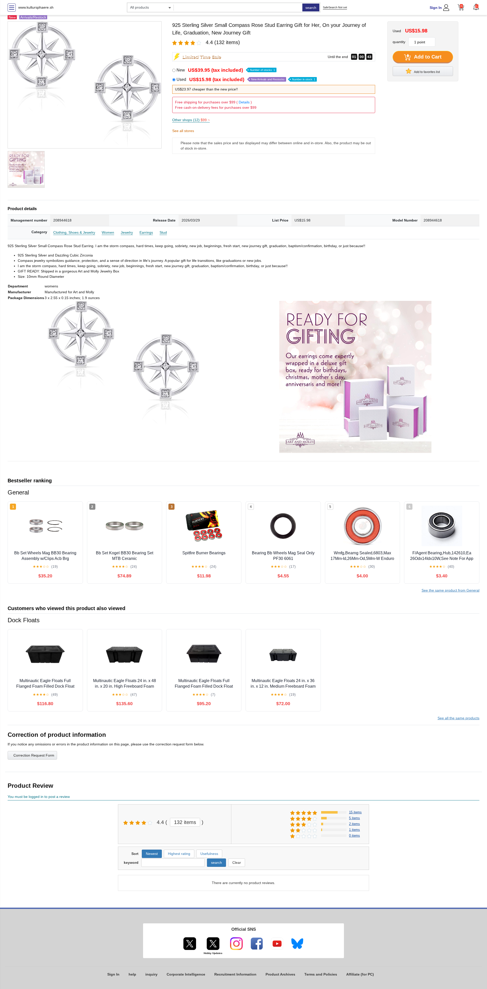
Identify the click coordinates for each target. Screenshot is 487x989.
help (132, 974)
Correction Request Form (33, 755)
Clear (236, 862)
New (226, 70)
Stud (163, 232)
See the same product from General (450, 590)
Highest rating (179, 854)
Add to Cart (427, 57)
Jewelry (127, 232)
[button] (476, 7)
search (310, 8)
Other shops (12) (191, 120)
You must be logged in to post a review (39, 797)
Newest (152, 854)
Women (108, 232)
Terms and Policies (320, 974)
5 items (354, 818)
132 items (185, 822)
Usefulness (209, 854)
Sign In (436, 8)
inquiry (151, 974)
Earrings (146, 232)
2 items (354, 824)
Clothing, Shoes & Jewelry (74, 232)
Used (246, 79)
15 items (355, 812)
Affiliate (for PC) (360, 974)
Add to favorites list (426, 72)
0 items (354, 835)
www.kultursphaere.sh (36, 7)
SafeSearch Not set (335, 7)
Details (244, 102)
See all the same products (458, 718)
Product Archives (280, 974)
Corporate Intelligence (186, 974)
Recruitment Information (235, 974)
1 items (354, 830)
